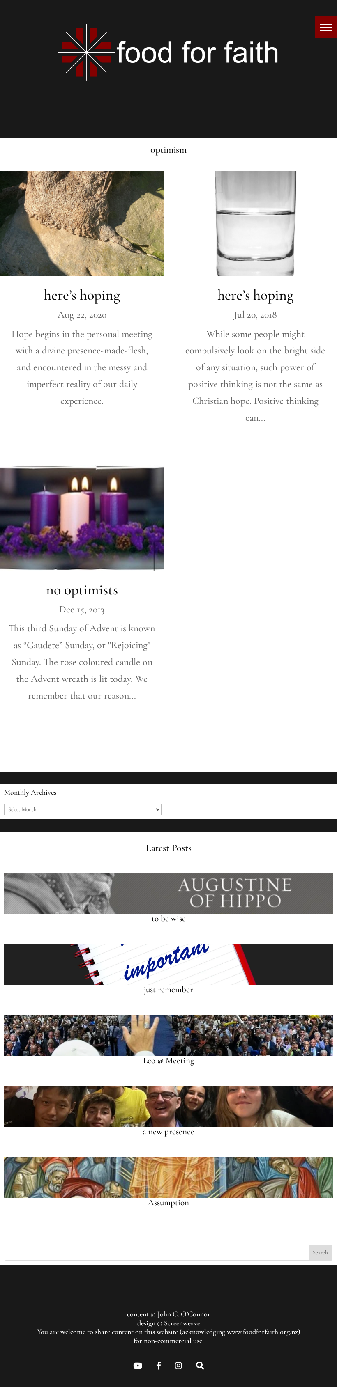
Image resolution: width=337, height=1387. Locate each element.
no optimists (82, 589)
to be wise (169, 918)
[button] (326, 27)
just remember (168, 989)
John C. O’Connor (183, 1313)
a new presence (168, 1131)
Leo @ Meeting (168, 1060)
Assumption (168, 1202)
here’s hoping (82, 295)
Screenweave (182, 1322)
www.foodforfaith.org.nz (262, 1331)
